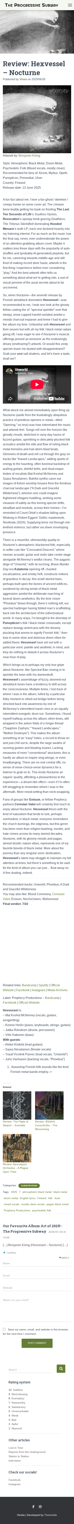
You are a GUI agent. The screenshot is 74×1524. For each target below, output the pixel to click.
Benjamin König (29, 155)
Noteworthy (18, 1402)
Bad (14, 1419)
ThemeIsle (50, 1514)
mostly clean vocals (33, 1204)
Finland (41, 1198)
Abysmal (17, 1428)
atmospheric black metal (37, 1191)
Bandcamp (29, 985)
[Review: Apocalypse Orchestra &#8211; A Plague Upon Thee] (17, 1148)
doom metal (11, 1198)
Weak (15, 1415)
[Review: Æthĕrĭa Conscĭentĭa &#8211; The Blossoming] (49, 1105)
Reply (65, 1258)
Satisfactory (19, 1407)
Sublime (18, 1389)
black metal (60, 1191)
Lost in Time (16, 1447)
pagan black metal (57, 1204)
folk (50, 1198)
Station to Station (19, 1456)
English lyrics (27, 1198)
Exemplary (18, 1398)
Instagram (38, 990)
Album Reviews (29, 1186)
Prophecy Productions (17, 1210)
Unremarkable (20, 1411)
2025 (14, 1191)
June (57, 1198)
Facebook (23, 990)
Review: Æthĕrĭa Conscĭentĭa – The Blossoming (46, 1125)
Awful (15, 1424)
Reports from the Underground (27, 1451)
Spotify (43, 985)
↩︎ (51, 1071)
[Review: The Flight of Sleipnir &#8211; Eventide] (17, 1105)
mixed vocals (11, 1204)
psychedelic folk (41, 1210)
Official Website (29, 1002)
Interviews (15, 1460)
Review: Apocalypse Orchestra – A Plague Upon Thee (15, 1168)
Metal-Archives (57, 990)
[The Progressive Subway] (33, 5)
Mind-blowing (20, 1394)
